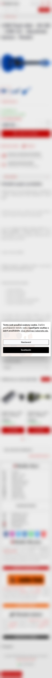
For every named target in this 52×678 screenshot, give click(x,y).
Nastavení (26, 342)
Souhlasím (26, 350)
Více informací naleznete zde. (34, 330)
